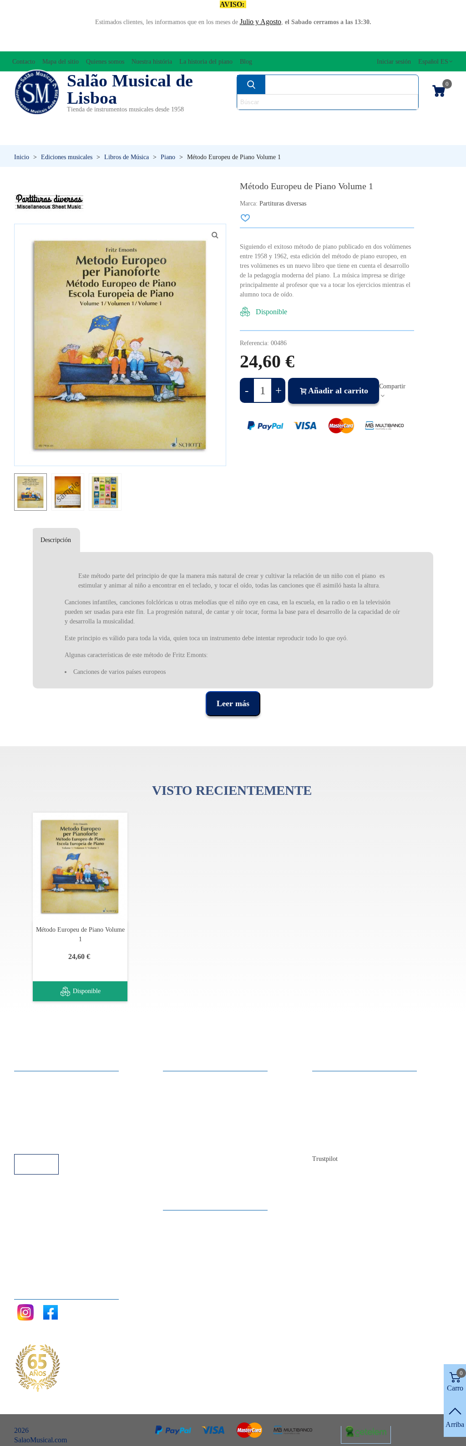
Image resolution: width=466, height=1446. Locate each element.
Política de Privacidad (54, 1105)
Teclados (394, 136)
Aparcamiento (43, 1129)
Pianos (251, 136)
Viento (320, 136)
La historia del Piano (350, 1129)
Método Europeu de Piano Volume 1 (80, 934)
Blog (328, 1141)
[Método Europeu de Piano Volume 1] (80, 866)
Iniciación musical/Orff (66, 136)
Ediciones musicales (406, 121)
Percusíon (176, 136)
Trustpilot (325, 1158)
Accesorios (37, 121)
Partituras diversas (282, 203)
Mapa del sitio (341, 1092)
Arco (238, 121)
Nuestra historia (343, 1117)
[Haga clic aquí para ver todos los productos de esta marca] (49, 202)
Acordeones (96, 121)
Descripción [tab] (56, 540)
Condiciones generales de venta (68, 1117)
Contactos (335, 1080)
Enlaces (34, 1092)
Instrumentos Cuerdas (307, 121)
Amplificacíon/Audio (175, 121)
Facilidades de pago (51, 1141)
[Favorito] (246, 218)
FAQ (30, 1080)
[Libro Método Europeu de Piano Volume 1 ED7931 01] (215, 235)
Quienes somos (343, 1105)
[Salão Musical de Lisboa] (37, 92)
